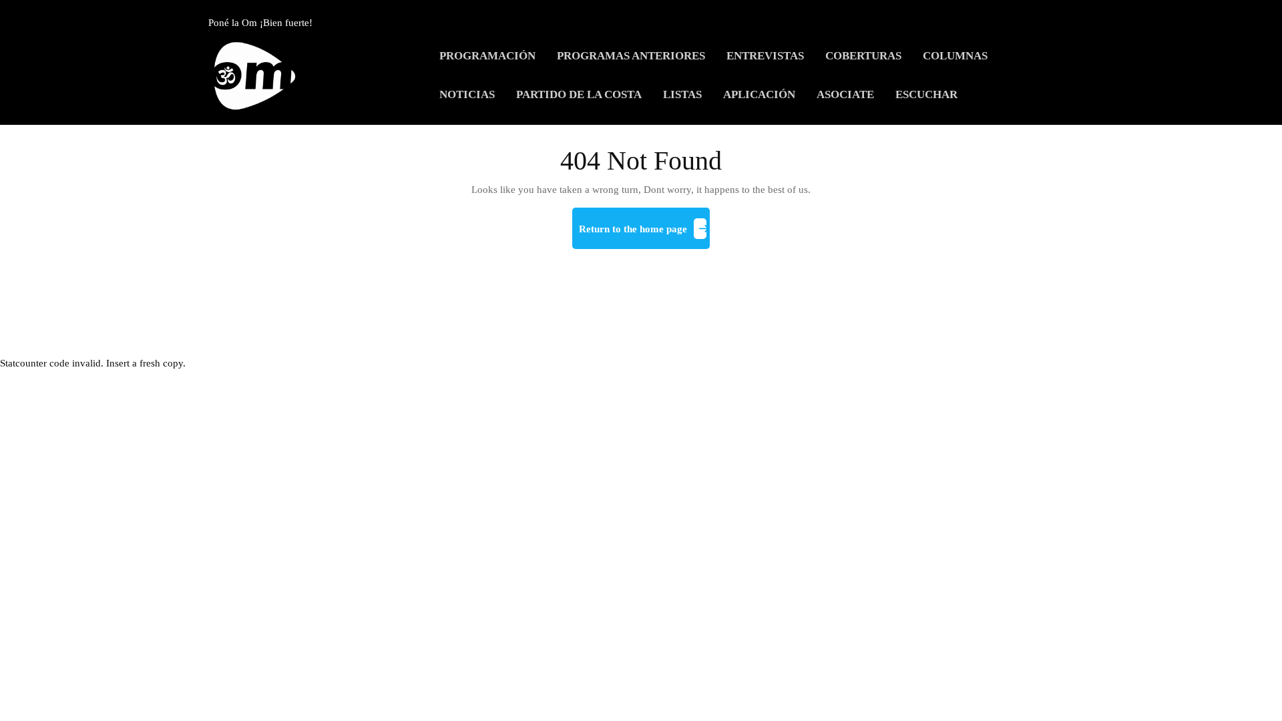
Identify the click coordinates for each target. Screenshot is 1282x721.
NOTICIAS (467, 94)
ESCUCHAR (926, 94)
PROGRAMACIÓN (487, 55)
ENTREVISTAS (765, 55)
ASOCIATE (845, 94)
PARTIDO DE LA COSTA (579, 94)
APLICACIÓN (759, 94)
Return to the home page (644, 234)
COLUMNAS (955, 55)
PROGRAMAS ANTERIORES (631, 55)
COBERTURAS (863, 55)
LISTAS (682, 94)
